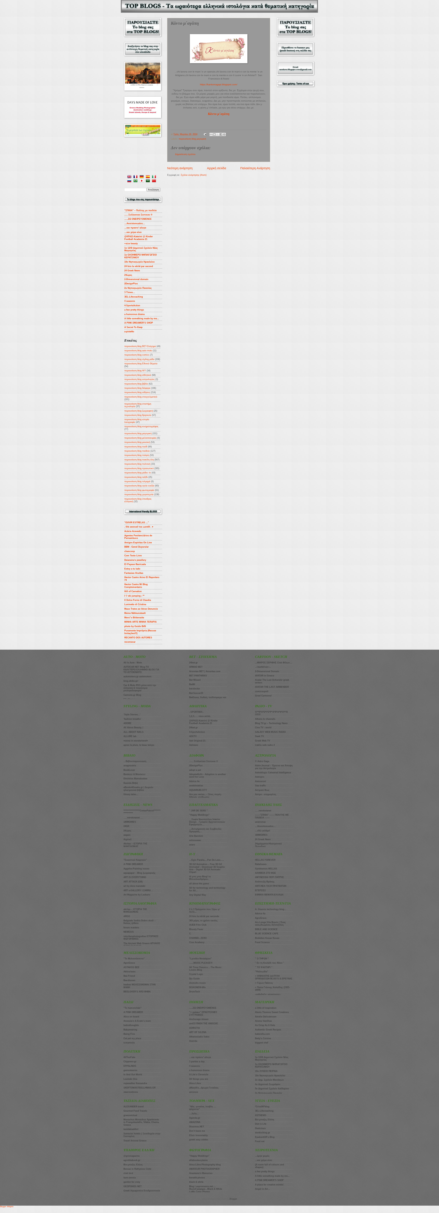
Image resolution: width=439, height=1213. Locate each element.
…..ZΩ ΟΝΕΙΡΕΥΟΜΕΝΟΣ (138, 219)
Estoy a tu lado (132, 568)
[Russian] (130, 181)
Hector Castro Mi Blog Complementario (136, 585)
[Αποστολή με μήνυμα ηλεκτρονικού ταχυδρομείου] (211, 134)
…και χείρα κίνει (133, 232)
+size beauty (131, 243)
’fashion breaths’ (132, 719)
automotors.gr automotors (137, 676)
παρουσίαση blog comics (136, 355)
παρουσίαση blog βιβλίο (136, 383)
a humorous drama (134, 314)
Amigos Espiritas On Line (138, 542)
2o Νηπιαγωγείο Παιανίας (138, 288)
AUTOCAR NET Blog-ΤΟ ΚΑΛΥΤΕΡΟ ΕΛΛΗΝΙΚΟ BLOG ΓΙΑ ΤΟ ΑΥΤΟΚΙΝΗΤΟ (141, 669)
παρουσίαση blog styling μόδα (139, 359)
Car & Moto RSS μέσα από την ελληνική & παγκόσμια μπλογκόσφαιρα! (139, 688)
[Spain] (148, 177)
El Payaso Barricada (135, 564)
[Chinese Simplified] (154, 181)
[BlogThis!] (214, 134)
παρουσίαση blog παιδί (135, 446)
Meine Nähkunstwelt (135, 613)
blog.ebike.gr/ (130, 681)
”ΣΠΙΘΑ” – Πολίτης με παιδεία (140, 210)
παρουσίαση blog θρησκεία (137, 415)
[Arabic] (148, 181)
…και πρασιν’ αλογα (135, 227)
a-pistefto (129, 331)
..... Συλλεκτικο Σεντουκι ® (138, 214)
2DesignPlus (131, 283)
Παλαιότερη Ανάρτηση (255, 168)
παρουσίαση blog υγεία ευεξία (139, 485)
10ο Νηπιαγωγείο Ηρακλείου (139, 262)
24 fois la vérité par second (138, 266)
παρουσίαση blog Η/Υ (135, 370)
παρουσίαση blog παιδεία (137, 451)
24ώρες (128, 275)
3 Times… (129, 292)
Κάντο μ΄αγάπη (218, 114)
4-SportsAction (132, 305)
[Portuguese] (136, 181)
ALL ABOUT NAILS (133, 732)
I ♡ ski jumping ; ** (134, 596)
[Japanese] (142, 181)
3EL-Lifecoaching (133, 296)
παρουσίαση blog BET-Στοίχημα (140, 346)
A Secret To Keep (133, 327)
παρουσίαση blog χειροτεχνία (138, 494)
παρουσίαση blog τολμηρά (137, 481)
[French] (136, 177)
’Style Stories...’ (131, 714)
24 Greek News (132, 270)
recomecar (129, 642)
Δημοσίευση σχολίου (185, 154)
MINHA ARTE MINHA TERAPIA (140, 622)
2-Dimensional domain (136, 279)
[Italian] (154, 177)
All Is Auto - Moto (132, 662)
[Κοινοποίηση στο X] (217, 134)
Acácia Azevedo (132, 531)
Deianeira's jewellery (135, 560)
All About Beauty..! (133, 727)
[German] (142, 177)
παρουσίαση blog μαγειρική (192, 139)
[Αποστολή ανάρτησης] (205, 134)
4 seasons (129, 301)
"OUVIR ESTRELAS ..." (136, 522)
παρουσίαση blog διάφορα (137, 388)
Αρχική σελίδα (216, 168)
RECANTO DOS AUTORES (138, 637)
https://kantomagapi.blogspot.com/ (218, 84)
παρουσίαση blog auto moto (138, 350)
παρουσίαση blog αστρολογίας (139, 379)
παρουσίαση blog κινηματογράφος (141, 426)
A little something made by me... (141, 318)
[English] (130, 177)
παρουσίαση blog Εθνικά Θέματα (140, 363)
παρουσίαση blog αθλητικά (137, 375)
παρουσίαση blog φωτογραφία (139, 490)
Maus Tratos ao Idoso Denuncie (141, 609)
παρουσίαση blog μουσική (137, 442)
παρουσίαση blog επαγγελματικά (140, 396)
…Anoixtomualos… (134, 223)
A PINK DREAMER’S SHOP (138, 322)
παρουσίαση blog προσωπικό (139, 468)
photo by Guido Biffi (135, 626)
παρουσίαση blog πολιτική (137, 464)
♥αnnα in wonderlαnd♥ (135, 740)
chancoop (129, 551)
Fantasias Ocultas (133, 573)
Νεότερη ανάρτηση (180, 168)
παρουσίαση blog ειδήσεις (137, 392)
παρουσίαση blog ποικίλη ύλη (139, 459)
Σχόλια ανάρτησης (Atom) (193, 175)
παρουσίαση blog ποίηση (136, 455)
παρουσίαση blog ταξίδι (136, 477)
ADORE (127, 723)
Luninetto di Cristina (135, 604)
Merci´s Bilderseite (134, 617)
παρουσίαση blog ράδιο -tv (137, 472)
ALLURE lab (129, 736)
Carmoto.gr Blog (132, 695)
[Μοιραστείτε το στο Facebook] (221, 134)
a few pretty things (134, 309)
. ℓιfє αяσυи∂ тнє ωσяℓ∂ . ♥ (138, 526)
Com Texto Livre (133, 555)
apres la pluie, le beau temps (138, 745)
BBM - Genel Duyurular (136, 547)
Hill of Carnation (133, 591)
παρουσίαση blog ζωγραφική (138, 411)
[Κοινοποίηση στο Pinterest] (224, 134)
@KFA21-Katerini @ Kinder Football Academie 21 (138, 237)
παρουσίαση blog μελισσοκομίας (140, 438)
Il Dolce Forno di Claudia (137, 600)
